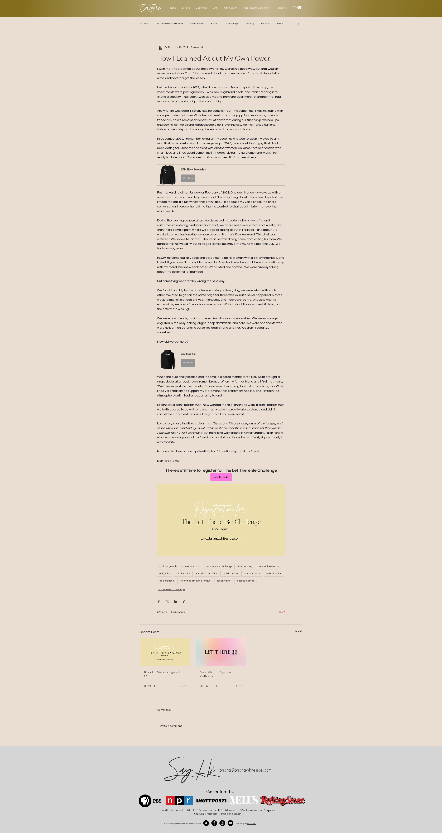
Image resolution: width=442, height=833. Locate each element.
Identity (250, 23)
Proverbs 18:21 (252, 573)
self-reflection (274, 573)
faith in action (230, 573)
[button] (297, 7)
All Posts (144, 23)
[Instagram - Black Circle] (222, 823)
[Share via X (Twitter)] (167, 601)
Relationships (231, 23)
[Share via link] (184, 601)
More (280, 23)
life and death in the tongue (195, 581)
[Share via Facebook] (158, 601)
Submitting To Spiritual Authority (215, 674)
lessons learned (245, 581)
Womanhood (197, 23)
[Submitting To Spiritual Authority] (221, 652)
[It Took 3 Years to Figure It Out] (165, 652)
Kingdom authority (206, 573)
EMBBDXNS (251, 823)
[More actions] (283, 47)
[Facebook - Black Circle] (214, 823)
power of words (191, 566)
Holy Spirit (164, 573)
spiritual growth (168, 566)
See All (298, 631)
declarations (166, 581)
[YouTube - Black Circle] (230, 823)
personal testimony (269, 566)
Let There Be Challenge (169, 23)
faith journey (245, 566)
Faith (214, 23)
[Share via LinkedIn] (175, 601)
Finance (265, 23)
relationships (183, 573)
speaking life (224, 581)
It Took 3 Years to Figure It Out (162, 674)
